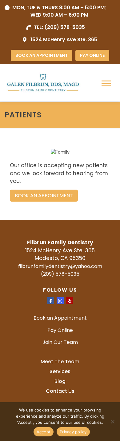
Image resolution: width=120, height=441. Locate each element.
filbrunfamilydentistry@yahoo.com (60, 266)
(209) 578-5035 (64, 27)
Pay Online (60, 330)
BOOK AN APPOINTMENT (41, 55)
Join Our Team (60, 342)
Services (60, 371)
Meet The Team (60, 361)
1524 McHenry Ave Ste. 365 (63, 39)
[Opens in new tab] (50, 300)
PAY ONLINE (92, 55)
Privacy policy (73, 431)
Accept (44, 431)
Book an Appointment (60, 317)
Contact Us (60, 391)
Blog (60, 381)
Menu (107, 84)
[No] (112, 422)
